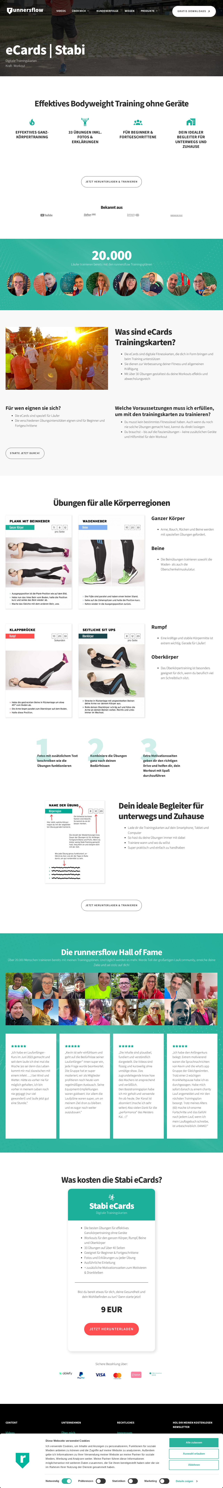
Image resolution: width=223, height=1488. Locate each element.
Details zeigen (184, 1481)
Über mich (79, 11)
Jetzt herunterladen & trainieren (111, 182)
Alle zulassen (194, 1442)
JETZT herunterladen (111, 1329)
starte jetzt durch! (25, 453)
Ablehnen (194, 1464)
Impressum (124, 1433)
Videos (61, 11)
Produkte (148, 11)
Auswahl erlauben (194, 1453)
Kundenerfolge (107, 11)
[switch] (101, 1481)
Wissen (129, 11)
